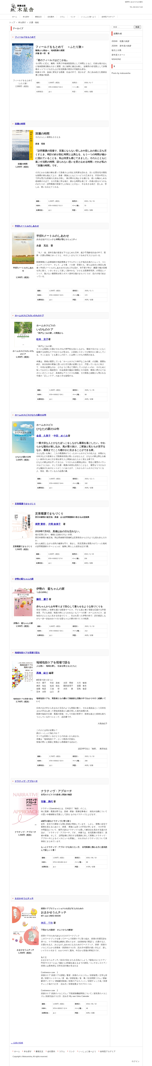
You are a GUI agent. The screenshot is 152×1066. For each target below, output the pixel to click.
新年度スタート (118, 55)
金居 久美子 (43, 435)
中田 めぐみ (61, 435)
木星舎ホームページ (21, 13)
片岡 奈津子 (54, 524)
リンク (73, 17)
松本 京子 (42, 339)
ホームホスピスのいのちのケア (29, 315)
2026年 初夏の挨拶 (120, 41)
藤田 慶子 (42, 599)
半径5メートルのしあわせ (27, 226)
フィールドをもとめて (25, 37)
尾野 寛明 (40, 524)
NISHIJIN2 (116, 59)
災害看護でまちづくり (25, 504)
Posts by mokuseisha (121, 73)
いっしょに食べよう (88, 17)
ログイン (135, 1061)
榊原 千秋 (47, 923)
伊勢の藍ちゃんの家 (24, 579)
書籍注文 (38, 17)
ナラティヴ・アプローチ (26, 781)
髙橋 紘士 (42, 673)
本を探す (26, 17)
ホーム (14, 17)
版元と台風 (116, 50)
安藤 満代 (47, 801)
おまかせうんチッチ (24, 898)
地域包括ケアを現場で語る (27, 652)
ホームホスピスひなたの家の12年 (30, 415)
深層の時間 (20, 124)
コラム (62, 17)
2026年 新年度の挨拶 (121, 46)
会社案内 (51, 17)
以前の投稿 (17, 1043)
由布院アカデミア (108, 17)
